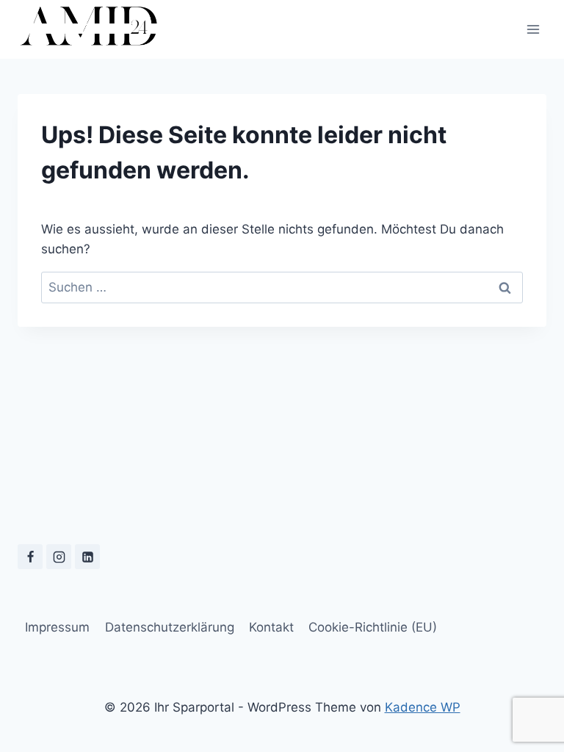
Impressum (57, 627)
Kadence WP (422, 707)
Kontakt (271, 627)
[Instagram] (58, 556)
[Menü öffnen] (532, 29)
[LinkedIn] (87, 556)
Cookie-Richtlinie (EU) (372, 627)
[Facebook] (30, 556)
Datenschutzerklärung (169, 627)
